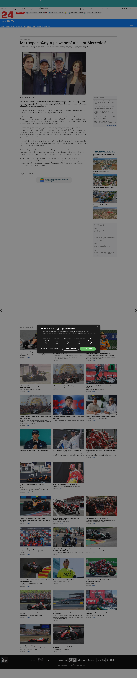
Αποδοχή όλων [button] (88, 349)
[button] (49, 349)
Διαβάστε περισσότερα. (67, 335)
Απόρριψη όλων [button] (70, 349)
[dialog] (68, 339)
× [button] (97, 326)
